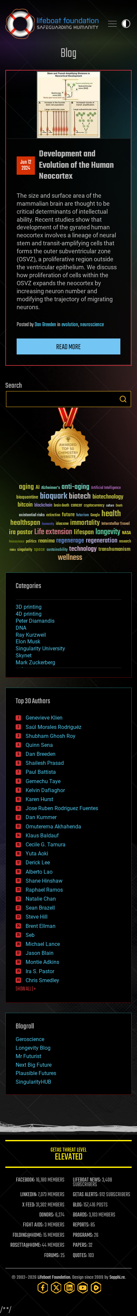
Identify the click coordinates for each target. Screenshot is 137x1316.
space (39, 549)
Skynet (24, 655)
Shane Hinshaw (44, 881)
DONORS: (46, 1215)
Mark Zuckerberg (35, 662)
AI (38, 488)
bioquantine (27, 497)
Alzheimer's (50, 488)
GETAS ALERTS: (85, 1195)
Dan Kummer (41, 817)
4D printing (29, 614)
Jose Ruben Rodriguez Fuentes (62, 808)
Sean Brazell (40, 908)
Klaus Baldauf (42, 835)
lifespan (84, 532)
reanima (46, 541)
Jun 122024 (25, 165)
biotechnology (107, 497)
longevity (107, 532)
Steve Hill (37, 917)
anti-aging (75, 487)
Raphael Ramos (44, 890)
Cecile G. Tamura (46, 844)
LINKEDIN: (28, 1195)
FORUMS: (52, 1255)
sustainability (57, 550)
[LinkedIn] (69, 1287)
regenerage (70, 541)
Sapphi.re (117, 1277)
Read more (68, 347)
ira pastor (21, 532)
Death (119, 506)
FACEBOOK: (25, 1180)
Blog (68, 53)
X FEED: (28, 1205)
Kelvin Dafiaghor (45, 790)
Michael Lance (43, 944)
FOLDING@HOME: (27, 1235)
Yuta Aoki (37, 853)
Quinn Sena (39, 745)
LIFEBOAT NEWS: (87, 1180)
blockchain (43, 505)
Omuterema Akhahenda (53, 826)
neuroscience (92, 325)
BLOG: (77, 1205)
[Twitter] (56, 1287)
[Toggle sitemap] (112, 23)
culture (110, 506)
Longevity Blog (33, 1048)
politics (31, 542)
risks (13, 550)
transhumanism (114, 549)
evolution (70, 325)
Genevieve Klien (44, 718)
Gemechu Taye (43, 781)
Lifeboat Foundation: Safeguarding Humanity (51, 23)
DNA (21, 628)
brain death (61, 506)
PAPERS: (80, 1245)
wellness (70, 557)
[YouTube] (82, 1287)
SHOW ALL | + (26, 989)
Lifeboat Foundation (54, 1277)
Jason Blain (40, 953)
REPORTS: (81, 1225)
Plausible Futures (36, 1073)
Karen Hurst (39, 799)
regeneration (101, 541)
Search (123, 399)
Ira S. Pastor (40, 971)
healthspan (25, 523)
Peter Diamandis (35, 621)
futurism (82, 515)
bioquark (53, 496)
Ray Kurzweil (31, 635)
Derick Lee (38, 862)
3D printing (29, 607)
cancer (76, 505)
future (68, 515)
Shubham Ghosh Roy (50, 736)
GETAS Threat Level (68, 1155)
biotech (80, 496)
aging (26, 487)
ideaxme (62, 524)
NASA (126, 533)
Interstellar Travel (115, 524)
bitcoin (25, 505)
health (111, 514)
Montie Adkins (42, 962)
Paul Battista (41, 772)
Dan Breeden (45, 325)
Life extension (53, 532)
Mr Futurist (28, 1056)
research (125, 542)
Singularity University (40, 648)
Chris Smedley (42, 980)
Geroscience (30, 1039)
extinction (53, 515)
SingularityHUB (33, 1082)
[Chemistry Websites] (68, 440)
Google (95, 515)
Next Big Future (34, 1065)
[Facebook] (43, 1287)
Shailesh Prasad (45, 763)
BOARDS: (80, 1215)
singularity (24, 550)
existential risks (32, 515)
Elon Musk (28, 641)
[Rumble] (96, 1287)
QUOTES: (80, 1255)
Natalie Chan (41, 899)
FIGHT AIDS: (33, 1225)
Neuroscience (16, 542)
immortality (85, 523)
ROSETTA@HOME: (25, 1245)
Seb (30, 935)
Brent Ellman (41, 926)
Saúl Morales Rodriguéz (53, 727)
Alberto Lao (39, 872)
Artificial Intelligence (106, 488)
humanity (48, 524)
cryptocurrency (94, 506)
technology (83, 549)
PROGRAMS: (83, 1235)
